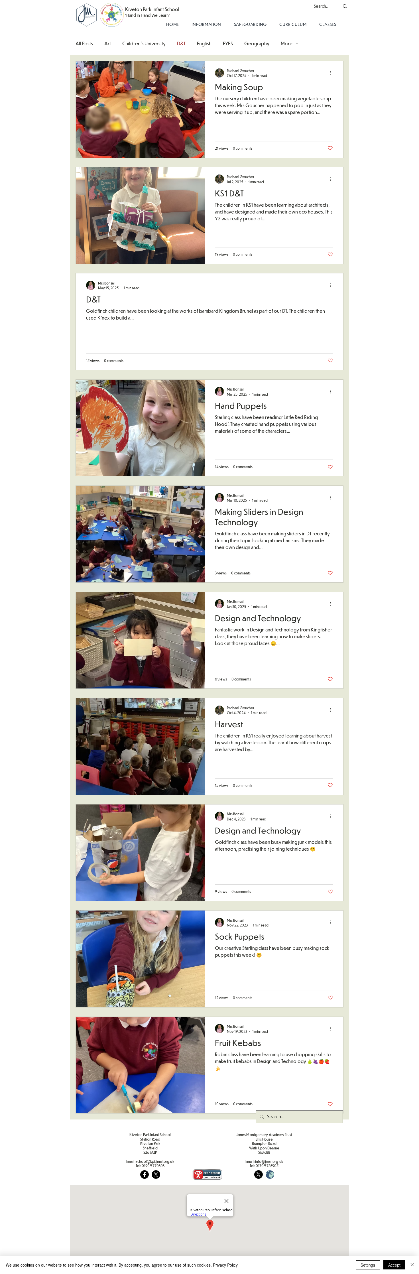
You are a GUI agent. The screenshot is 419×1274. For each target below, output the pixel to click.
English (204, 43)
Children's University (144, 43)
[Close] (412, 1264)
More (286, 43)
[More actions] (332, 73)
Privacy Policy (225, 1265)
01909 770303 (153, 1165)
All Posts (84, 43)
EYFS (228, 43)
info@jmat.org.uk (269, 1161)
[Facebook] (144, 1174)
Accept (394, 1265)
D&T (181, 43)
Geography (256, 43)
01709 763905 (267, 1165)
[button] (206, 24)
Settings (368, 1265)
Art (107, 43)
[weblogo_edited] (270, 1174)
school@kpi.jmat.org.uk (155, 1161)
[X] (156, 1174)
